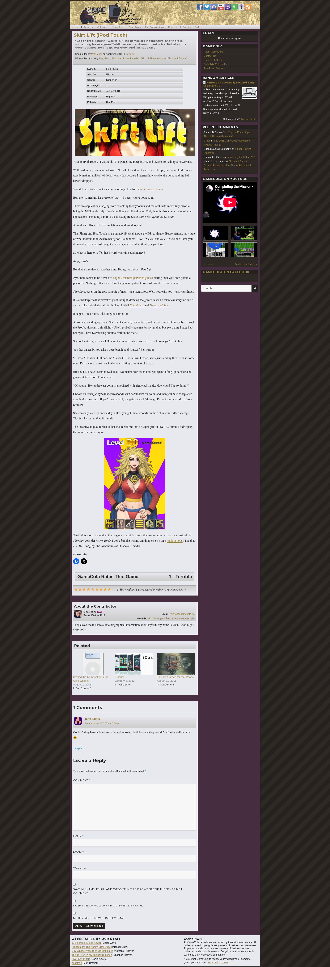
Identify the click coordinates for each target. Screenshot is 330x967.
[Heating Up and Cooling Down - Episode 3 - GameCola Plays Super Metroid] (244, 233)
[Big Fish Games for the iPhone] (176, 664)
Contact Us (210, 55)
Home (75, 27)
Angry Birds (105, 58)
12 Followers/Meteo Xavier (86, 942)
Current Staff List (213, 60)
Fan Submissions (154, 27)
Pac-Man (134, 58)
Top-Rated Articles (214, 68)
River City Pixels (81, 958)
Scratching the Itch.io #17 (240, 157)
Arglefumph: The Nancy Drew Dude (91, 946)
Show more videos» (246, 264)
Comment (82, 780)
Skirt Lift (145, 58)
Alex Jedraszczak (218, 962)
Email (78, 851)
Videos (198, 27)
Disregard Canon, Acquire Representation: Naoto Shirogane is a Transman (229, 165)
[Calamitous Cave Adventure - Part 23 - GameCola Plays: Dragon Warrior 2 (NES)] (216, 249)
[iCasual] (134, 664)
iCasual (119, 676)
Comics (187, 27)
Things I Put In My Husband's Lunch (92, 954)
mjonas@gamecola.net (182, 614)
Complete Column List (216, 64)
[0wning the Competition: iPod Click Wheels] (92, 664)
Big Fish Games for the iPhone (175, 676)
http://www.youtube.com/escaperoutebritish (171, 618)
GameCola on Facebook (226, 272)
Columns (102, 27)
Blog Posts (135, 27)
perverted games (143, 278)
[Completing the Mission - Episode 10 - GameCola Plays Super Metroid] (216, 233)
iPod (114, 58)
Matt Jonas (96, 54)
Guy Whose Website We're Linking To (92, 950)
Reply (78, 748)
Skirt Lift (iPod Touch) (100, 35)
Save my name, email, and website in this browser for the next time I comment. (127, 891)
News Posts (118, 27)
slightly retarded (123, 278)
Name (78, 835)
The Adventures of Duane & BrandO (168, 58)
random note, (175, 540)
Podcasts (173, 27)
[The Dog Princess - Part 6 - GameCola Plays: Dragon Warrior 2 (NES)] (244, 249)
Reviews (88, 27)
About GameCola (213, 51)
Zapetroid (77, 962)
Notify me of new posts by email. (99, 917)
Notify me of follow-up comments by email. (108, 905)
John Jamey (92, 718)
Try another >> (249, 119)
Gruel (207, 140)
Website (79, 867)
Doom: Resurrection (150, 189)
